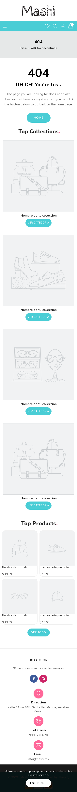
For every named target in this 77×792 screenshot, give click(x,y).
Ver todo (38, 632)
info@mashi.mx (38, 759)
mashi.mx (38, 659)
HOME (38, 118)
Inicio (23, 48)
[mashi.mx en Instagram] (43, 679)
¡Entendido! (39, 783)
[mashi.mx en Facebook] (34, 679)
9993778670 (38, 735)
